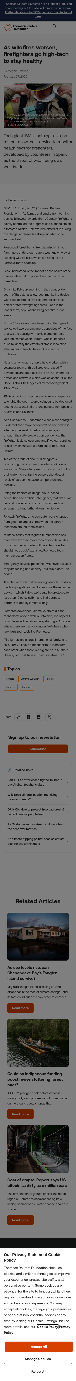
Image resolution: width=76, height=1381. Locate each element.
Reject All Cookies (39, 1371)
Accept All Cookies (39, 1347)
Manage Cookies (38, 1359)
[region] (38, 1314)
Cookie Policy (47, 1327)
